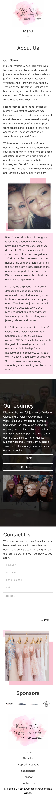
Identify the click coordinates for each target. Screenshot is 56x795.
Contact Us (28, 467)
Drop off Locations (28, 764)
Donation (28, 776)
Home (28, 752)
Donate (28, 457)
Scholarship (28, 770)
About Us (28, 758)
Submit (44, 619)
